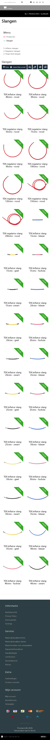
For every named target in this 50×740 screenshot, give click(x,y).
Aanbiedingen (11, 678)
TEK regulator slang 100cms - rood (37, 165)
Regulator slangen (12, 51)
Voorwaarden (10, 620)
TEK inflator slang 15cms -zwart (12, 304)
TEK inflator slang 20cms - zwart (12, 373)
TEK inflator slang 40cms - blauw (37, 547)
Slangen (9, 41)
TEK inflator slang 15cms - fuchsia (37, 269)
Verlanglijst (9, 704)
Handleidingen (11, 653)
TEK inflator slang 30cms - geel (12, 478)
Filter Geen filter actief (15, 67)
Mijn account (10, 696)
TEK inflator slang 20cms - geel (12, 339)
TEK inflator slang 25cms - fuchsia (37, 408)
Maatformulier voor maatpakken (18, 645)
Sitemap (8, 624)
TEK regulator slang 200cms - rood (12, 234)
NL (34, 2)
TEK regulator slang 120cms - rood (12, 200)
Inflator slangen (11, 48)
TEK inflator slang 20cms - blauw (37, 304)
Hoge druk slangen (13, 54)
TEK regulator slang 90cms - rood (12, 165)
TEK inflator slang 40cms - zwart (37, 582)
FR (43, 2)
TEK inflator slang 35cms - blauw (37, 512)
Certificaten (10, 657)
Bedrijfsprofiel (11, 612)
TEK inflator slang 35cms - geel (12, 547)
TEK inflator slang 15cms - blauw (37, 234)
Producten (34, 14)
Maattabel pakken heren (15, 638)
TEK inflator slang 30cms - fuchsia (37, 478)
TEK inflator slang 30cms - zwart (12, 512)
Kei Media (32, 730)
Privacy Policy (11, 616)
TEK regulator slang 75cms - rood (37, 130)
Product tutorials (12, 682)
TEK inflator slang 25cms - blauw (37, 373)
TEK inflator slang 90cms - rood (37, 95)
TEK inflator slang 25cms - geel (12, 408)
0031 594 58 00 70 (11, 736)
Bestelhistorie (11, 700)
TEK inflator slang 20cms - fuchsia (37, 339)
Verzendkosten (11, 661)
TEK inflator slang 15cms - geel (12, 269)
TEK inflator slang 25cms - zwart (12, 443)
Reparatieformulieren (14, 649)
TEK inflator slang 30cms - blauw (37, 443)
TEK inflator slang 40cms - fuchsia (12, 582)
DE (40, 2)
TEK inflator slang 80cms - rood (12, 95)
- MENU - (43, 736)
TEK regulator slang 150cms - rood (37, 200)
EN (37, 2)
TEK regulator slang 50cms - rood (12, 130)
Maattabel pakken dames (15, 641)
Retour (8, 664)
